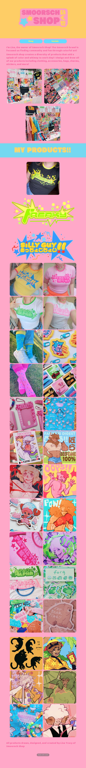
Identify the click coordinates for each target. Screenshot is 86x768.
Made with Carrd (43, 755)
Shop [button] (30, 41)
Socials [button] (55, 41)
